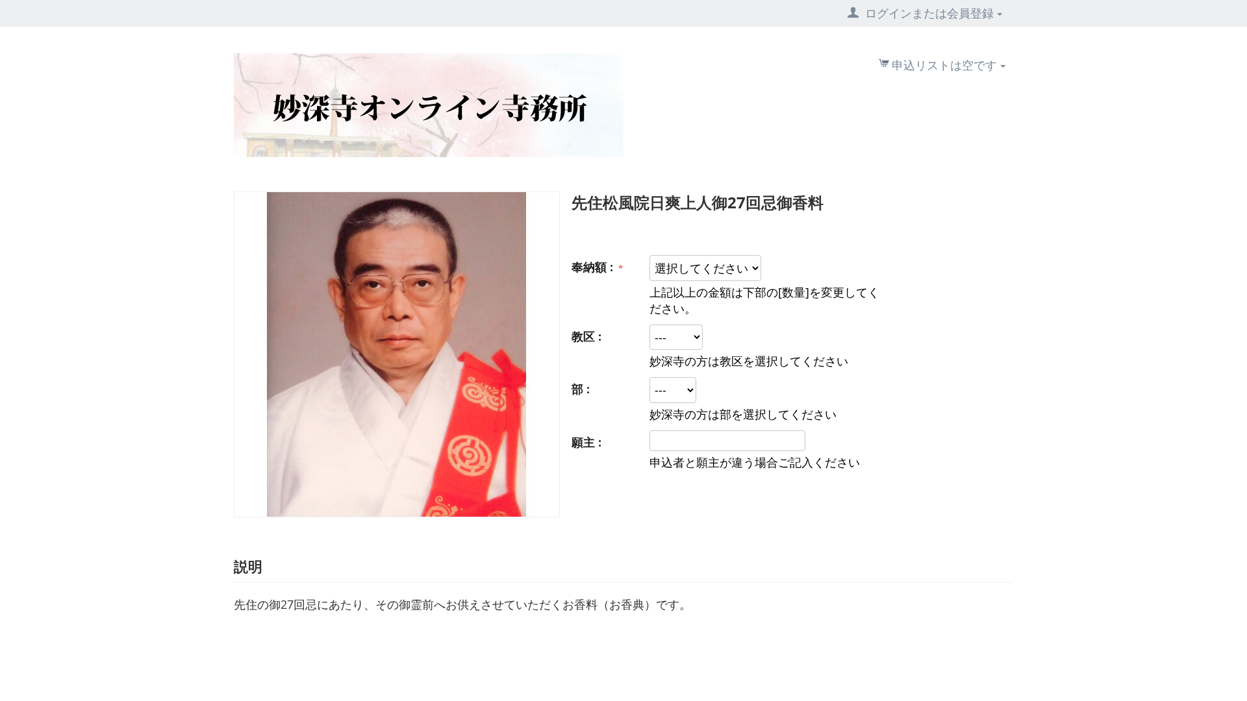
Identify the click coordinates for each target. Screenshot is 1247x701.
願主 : (586, 442)
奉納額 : (594, 267)
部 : (581, 389)
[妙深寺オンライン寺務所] (429, 104)
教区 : (586, 336)
